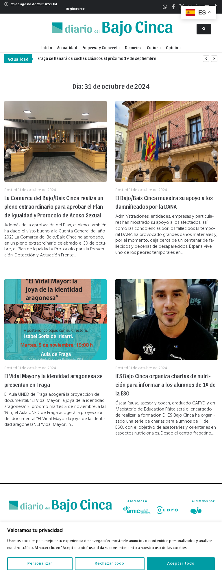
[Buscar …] (204, 29)
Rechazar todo (109, 563)
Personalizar (39, 563)
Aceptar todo (181, 563)
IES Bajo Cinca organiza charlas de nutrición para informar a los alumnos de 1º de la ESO (165, 384)
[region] (111, 548)
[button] (74, 8)
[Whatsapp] (164, 6)
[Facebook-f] (173, 6)
